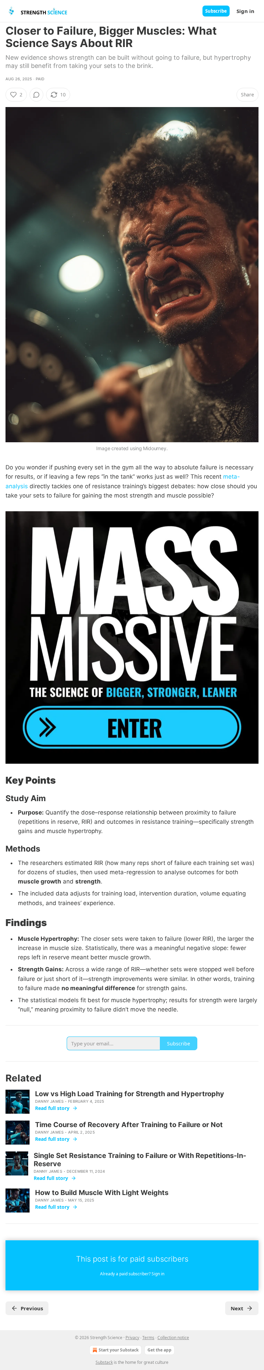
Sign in (245, 11)
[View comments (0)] (36, 95)
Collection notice (173, 1337)
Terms (148, 1337)
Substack (104, 1362)
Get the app (159, 1350)
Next (237, 1308)
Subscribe (216, 11)
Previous (32, 1308)
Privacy (132, 1337)
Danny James (49, 1101)
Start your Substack (119, 1350)
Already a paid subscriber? (132, 1274)
